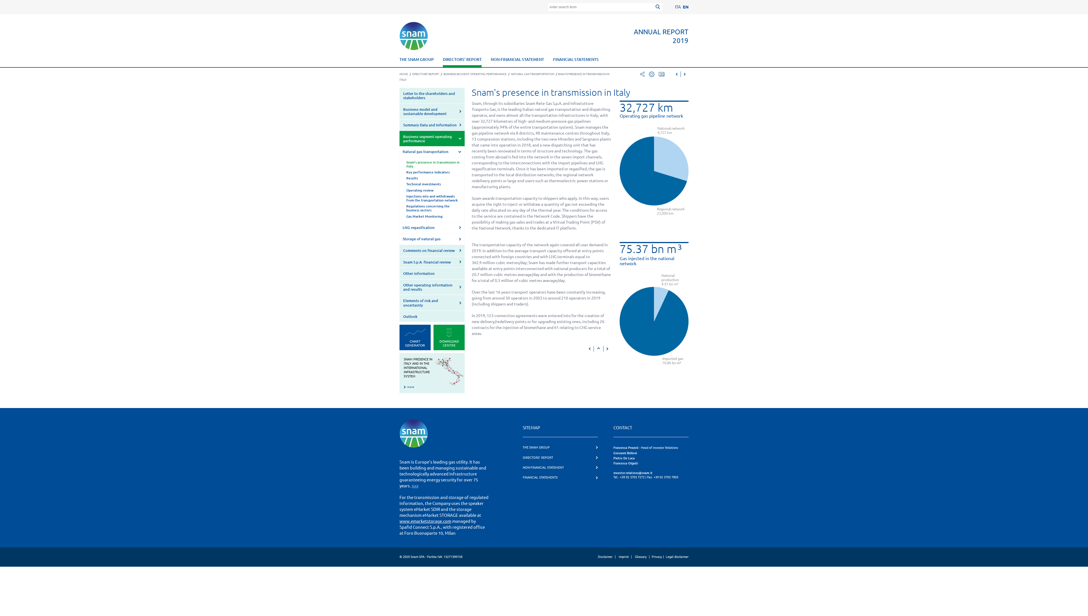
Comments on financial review (429, 250)
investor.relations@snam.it (633, 473)
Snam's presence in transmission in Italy (433, 164)
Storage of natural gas (422, 239)
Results (412, 178)
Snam (414, 36)
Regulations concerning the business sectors (428, 208)
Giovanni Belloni (625, 453)
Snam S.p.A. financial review (427, 262)
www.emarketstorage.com (425, 521)
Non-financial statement (517, 59)
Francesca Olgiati (625, 463)
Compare (661, 74)
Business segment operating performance (427, 139)
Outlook (410, 316)
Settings (651, 74)
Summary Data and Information (430, 125)
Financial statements (576, 59)
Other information (419, 273)
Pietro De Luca (624, 458)
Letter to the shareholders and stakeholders (429, 96)
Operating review (420, 190)
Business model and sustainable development (425, 111)
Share (642, 74)
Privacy (657, 556)
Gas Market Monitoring (424, 216)
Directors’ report (462, 59)
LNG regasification (419, 228)
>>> (415, 485)
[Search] (659, 8)
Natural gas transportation (426, 152)
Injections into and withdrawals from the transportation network (432, 198)
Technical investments (423, 184)
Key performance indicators (428, 172)
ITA (678, 7)
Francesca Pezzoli (625, 447)
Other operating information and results (427, 287)
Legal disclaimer (677, 556)
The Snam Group (417, 59)
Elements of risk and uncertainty (420, 303)
